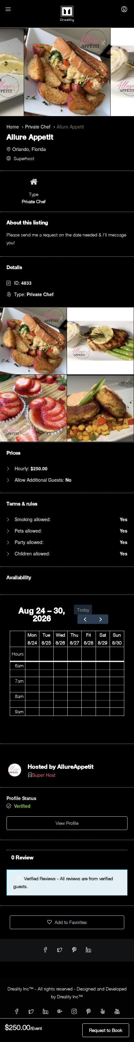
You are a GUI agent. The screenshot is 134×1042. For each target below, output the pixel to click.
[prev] (85, 619)
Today (83, 609)
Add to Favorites (70, 922)
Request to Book (105, 1030)
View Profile (67, 823)
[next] (100, 619)
